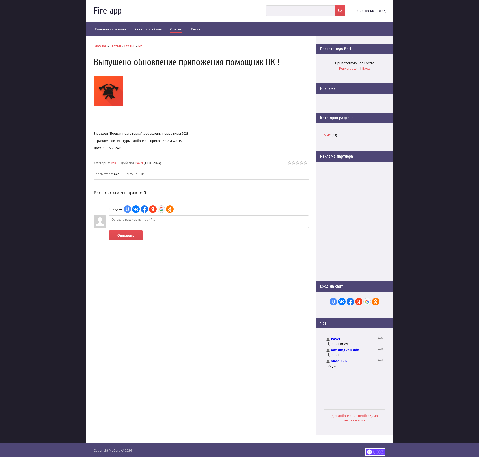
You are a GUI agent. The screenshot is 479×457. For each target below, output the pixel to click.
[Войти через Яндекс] (153, 209)
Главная (100, 46)
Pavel (139, 163)
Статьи (115, 46)
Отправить (125, 235)
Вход (382, 10)
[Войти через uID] (127, 209)
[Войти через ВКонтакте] (136, 209)
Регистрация (365, 10)
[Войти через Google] (161, 209)
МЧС (141, 46)
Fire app (108, 10)
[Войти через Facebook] (144, 209)
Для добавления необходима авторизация (354, 417)
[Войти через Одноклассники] (170, 209)
